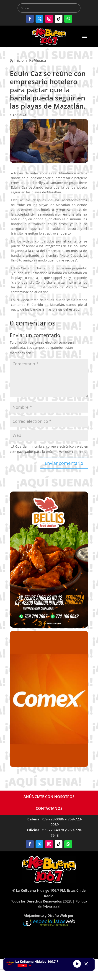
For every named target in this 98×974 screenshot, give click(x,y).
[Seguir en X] (39, 19)
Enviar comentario (64, 463)
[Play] (77, 964)
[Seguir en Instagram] (49, 19)
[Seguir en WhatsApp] (68, 19)
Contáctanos (49, 808)
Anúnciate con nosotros (49, 796)
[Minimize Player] (86, 964)
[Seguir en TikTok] (58, 19)
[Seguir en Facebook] (30, 19)
